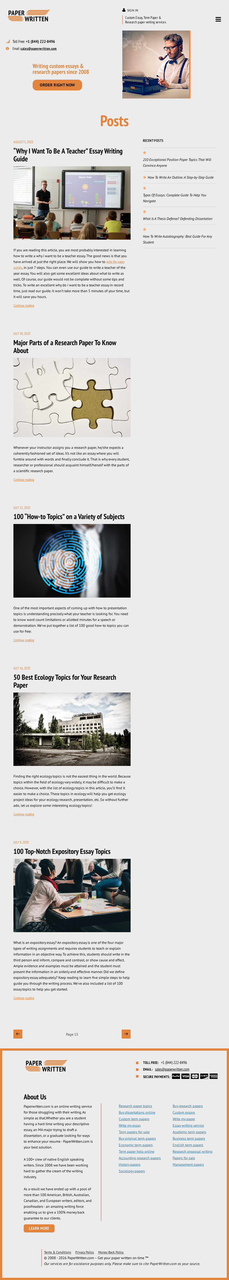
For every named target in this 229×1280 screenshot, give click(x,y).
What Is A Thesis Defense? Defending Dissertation (177, 218)
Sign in (132, 10)
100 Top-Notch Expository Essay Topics (61, 851)
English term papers (188, 1145)
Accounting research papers (140, 1158)
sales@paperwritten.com (39, 48)
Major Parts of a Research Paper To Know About (64, 346)
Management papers (188, 1164)
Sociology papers (132, 1171)
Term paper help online (136, 1151)
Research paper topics (135, 1106)
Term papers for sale (134, 1132)
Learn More (39, 1228)
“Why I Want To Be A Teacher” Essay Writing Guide (68, 154)
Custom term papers (134, 1119)
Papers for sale (184, 1158)
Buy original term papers (137, 1138)
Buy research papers (188, 1106)
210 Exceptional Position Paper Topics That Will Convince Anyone (177, 162)
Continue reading (23, 305)
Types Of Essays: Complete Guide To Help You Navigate (174, 198)
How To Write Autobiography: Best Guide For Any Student (177, 239)
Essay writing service (188, 1125)
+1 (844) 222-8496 (40, 41)
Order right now (57, 85)
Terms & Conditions (57, 1252)
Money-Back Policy (111, 1252)
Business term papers (189, 1138)
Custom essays (184, 1112)
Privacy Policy (84, 1252)
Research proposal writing (192, 1151)
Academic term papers (189, 1132)
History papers (129, 1164)
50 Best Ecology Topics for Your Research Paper (64, 681)
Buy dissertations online (137, 1112)
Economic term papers (136, 1145)
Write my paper (184, 1119)
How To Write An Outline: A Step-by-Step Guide (181, 177)
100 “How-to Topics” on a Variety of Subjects (69, 516)
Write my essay (130, 1125)
